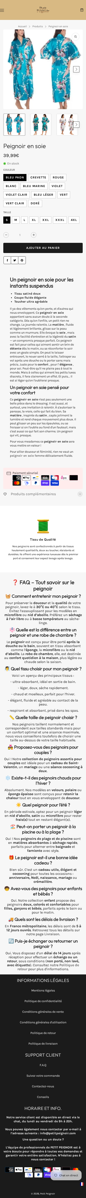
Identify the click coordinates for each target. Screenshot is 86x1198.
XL (34, 220)
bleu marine (34, 186)
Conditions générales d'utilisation (43, 1022)
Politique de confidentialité (43, 1001)
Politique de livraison (43, 1043)
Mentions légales (43, 990)
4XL (74, 220)
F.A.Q (43, 1065)
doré (35, 203)
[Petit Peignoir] (43, 10)
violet (57, 186)
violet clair (16, 195)
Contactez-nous (43, 1086)
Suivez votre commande (43, 1076)
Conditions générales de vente (43, 1012)
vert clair (15, 203)
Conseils (43, 1097)
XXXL (59, 220)
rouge (58, 177)
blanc (11, 186)
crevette (38, 177)
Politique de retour (43, 1033)
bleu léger (43, 195)
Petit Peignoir (47, 1193)
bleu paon (15, 177)
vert (64, 195)
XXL (45, 220)
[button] (10, 69)
